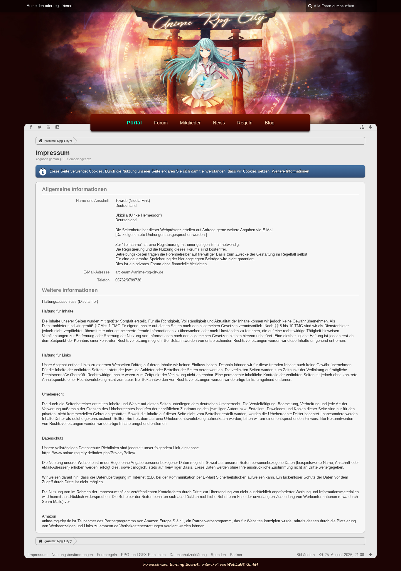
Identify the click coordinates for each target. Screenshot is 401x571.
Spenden (218, 555)
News (219, 122)
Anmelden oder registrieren (49, 6)
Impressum (38, 555)
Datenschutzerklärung (188, 555)
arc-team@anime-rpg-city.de (139, 272)
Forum (161, 122)
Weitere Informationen (290, 171)
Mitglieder (190, 122)
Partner (236, 555)
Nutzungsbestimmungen (72, 555)
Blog (269, 122)
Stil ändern (305, 555)
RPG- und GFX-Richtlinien (143, 555)
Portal (134, 123)
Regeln (244, 122)
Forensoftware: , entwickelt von (200, 564)
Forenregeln (107, 555)
